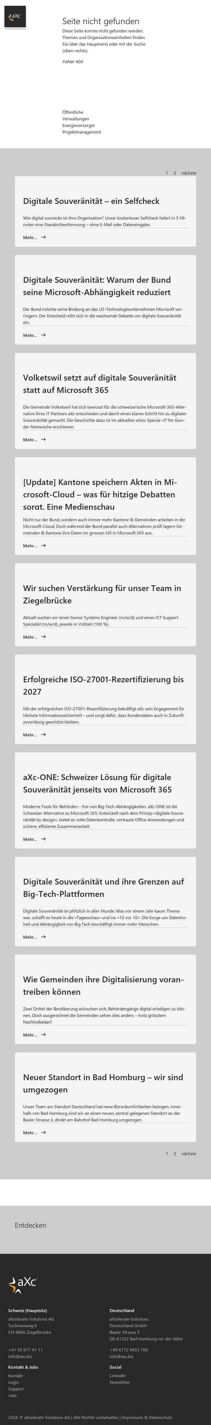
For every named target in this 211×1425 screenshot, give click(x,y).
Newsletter (120, 1382)
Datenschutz (160, 1417)
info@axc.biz (20, 1356)
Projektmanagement (81, 132)
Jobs (12, 1395)
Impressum (132, 1417)
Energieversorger (78, 125)
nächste (189, 173)
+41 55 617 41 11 (25, 1349)
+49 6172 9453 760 (129, 1349)
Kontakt (15, 1375)
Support (16, 1388)
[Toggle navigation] (193, 7)
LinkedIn (118, 1375)
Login (13, 1382)
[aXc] (15, 16)
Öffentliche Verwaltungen (75, 115)
